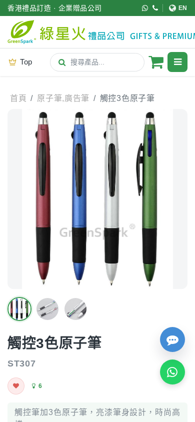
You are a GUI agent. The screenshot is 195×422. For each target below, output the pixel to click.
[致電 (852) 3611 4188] (155, 8)
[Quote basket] (156, 62)
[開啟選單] (178, 62)
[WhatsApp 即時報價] (172, 372)
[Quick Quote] (172, 339)
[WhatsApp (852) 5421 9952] (145, 8)
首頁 (18, 98)
